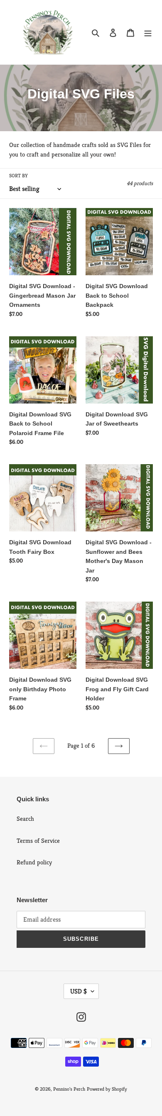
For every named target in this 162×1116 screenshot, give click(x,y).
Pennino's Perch (69, 1089)
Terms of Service (38, 840)
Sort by (18, 175)
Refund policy (34, 862)
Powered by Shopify (107, 1089)
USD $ (78, 991)
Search (25, 818)
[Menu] (148, 32)
